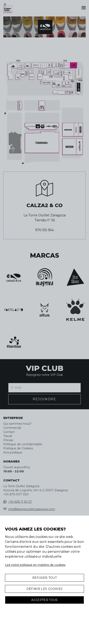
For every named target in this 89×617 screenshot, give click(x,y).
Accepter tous (44, 600)
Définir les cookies (44, 589)
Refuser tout (44, 578)
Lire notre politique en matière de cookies (35, 565)
